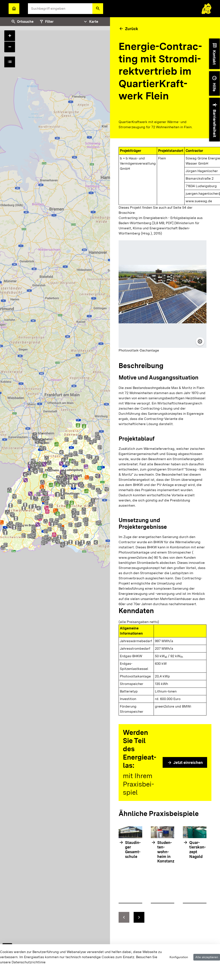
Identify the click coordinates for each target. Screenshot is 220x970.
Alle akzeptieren (206, 957)
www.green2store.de (135, 557)
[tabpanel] (55, 493)
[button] (97, 8)
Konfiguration (179, 957)
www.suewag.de (199, 201)
